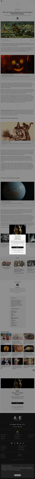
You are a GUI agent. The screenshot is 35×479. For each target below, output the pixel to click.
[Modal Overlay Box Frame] (17, 239)
